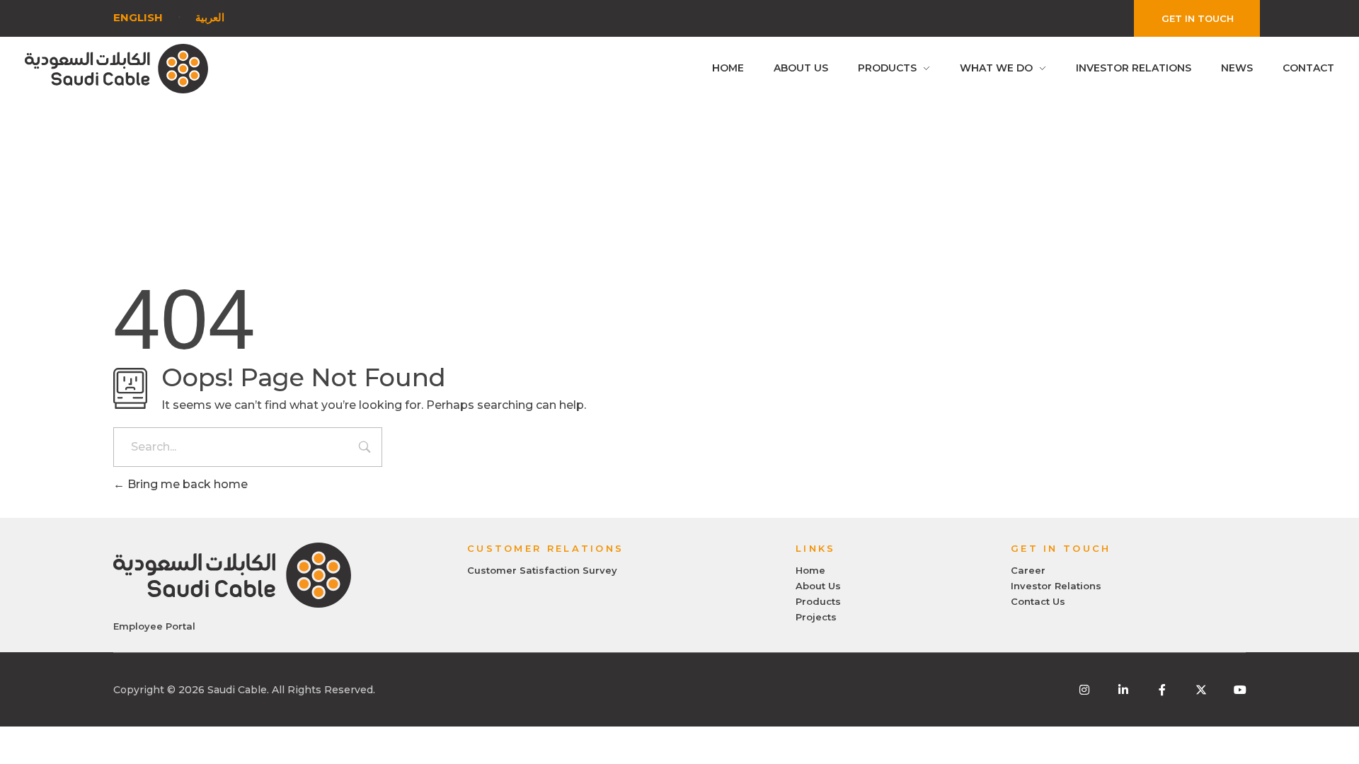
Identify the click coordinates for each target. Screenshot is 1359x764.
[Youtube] (1240, 689)
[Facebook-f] (1162, 689)
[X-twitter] (1201, 689)
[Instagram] (1084, 689)
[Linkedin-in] (1123, 689)
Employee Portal (154, 626)
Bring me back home (186, 484)
